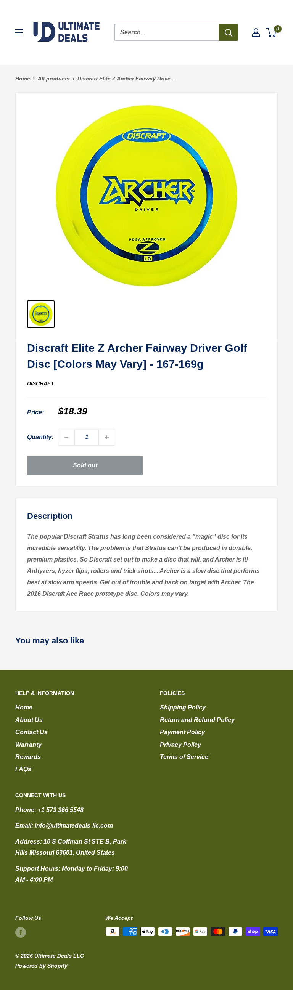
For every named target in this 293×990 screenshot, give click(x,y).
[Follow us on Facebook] (20, 932)
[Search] (228, 32)
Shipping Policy (183, 707)
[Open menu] (19, 32)
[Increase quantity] (107, 437)
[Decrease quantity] (66, 437)
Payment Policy (182, 732)
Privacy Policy (180, 744)
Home (22, 78)
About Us (29, 720)
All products (54, 78)
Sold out (85, 465)
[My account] (256, 32)
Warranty (28, 744)
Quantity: (40, 437)
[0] (271, 32)
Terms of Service (184, 757)
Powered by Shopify (41, 966)
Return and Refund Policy (197, 720)
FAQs (23, 769)
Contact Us (31, 732)
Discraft (40, 383)
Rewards (28, 757)
